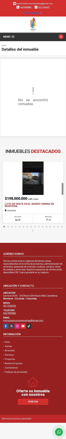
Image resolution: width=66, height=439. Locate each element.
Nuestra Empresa (13, 363)
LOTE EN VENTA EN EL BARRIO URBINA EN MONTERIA (29, 205)
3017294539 (44, 7)
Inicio (4, 45)
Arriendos (10, 350)
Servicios (9, 355)
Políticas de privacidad (16, 372)
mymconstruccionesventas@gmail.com (23, 320)
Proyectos (10, 359)
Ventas (8, 346)
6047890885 (25, 7)
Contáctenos (11, 367)
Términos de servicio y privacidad (16, 419)
